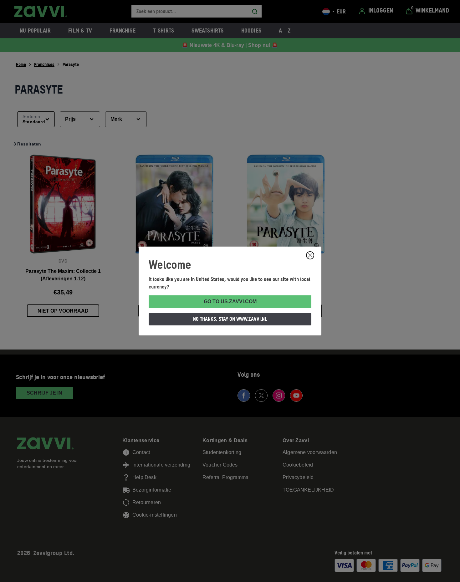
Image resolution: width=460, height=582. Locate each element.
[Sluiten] (310, 255)
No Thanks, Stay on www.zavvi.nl (230, 319)
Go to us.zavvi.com (230, 301)
